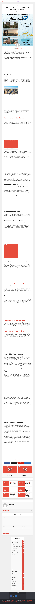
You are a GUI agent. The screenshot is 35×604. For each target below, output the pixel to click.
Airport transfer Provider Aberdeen (15, 284)
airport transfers (7, 459)
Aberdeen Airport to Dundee (14, 118)
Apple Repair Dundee (29, 600)
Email (14, 526)
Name (4, 526)
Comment (4, 517)
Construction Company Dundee (6, 601)
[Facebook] (11, 596)
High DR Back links (26, 601)
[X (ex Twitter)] (14, 596)
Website (23, 526)
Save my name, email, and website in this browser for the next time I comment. (17, 530)
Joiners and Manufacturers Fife (15, 601)
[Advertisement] (17, 67)
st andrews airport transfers (16, 459)
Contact (32, 602)
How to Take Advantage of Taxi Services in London (28, 496)
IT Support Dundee (23, 600)
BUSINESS (26, 494)
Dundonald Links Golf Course (12, 495)
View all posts (6, 510)
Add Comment (17, 11)
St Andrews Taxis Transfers (13, 489)
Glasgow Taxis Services (27, 484)
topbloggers (22, 11)
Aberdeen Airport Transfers (14, 331)
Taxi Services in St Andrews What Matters (13, 484)
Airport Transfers (17, 5)
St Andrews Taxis (21, 601)
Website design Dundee (13, 600)
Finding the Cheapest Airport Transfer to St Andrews (28, 490)
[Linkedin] (16, 596)
